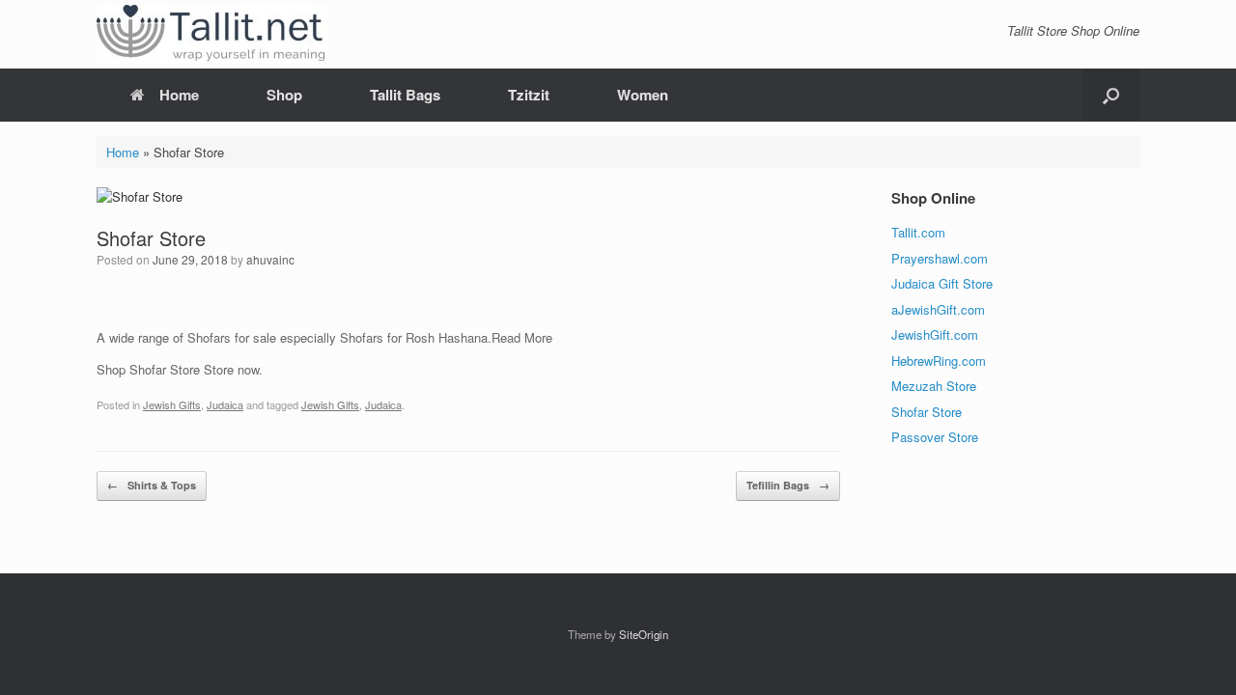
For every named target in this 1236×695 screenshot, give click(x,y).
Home (179, 94)
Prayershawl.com (939, 258)
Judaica (225, 404)
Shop (284, 94)
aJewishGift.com (938, 309)
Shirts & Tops (151, 485)
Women (642, 94)
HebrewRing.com (938, 360)
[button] (1110, 95)
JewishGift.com (934, 334)
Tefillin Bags (787, 485)
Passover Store (934, 437)
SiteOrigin (643, 634)
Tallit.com (918, 232)
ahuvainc (270, 259)
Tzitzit (528, 94)
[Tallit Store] (212, 34)
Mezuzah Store (933, 385)
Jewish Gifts (172, 404)
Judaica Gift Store (942, 283)
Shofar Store (926, 412)
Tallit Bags (405, 94)
